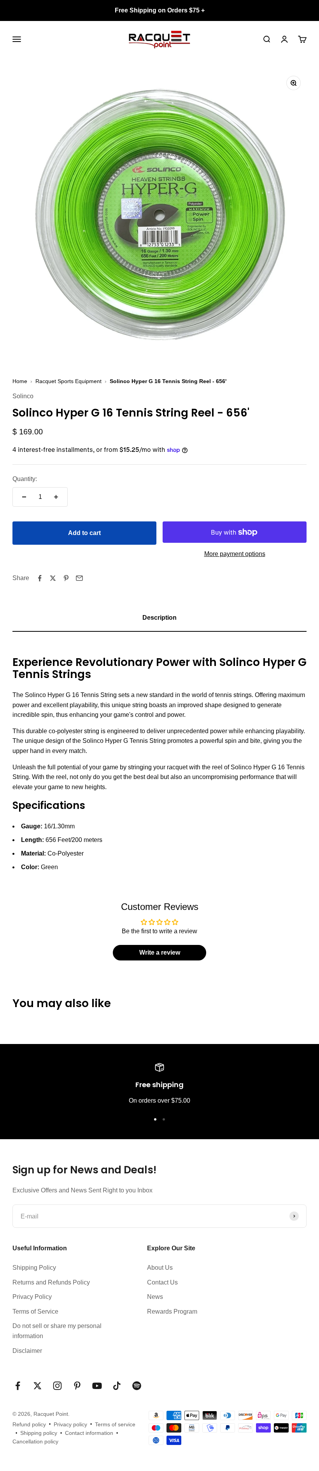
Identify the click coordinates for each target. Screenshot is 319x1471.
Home (19, 381)
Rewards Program (172, 1311)
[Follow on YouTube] (97, 1385)
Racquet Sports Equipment (68, 381)
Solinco (22, 396)
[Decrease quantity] (24, 497)
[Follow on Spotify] (136, 1385)
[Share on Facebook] (39, 578)
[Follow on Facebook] (17, 1385)
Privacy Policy (32, 1296)
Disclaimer (27, 1350)
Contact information (89, 1433)
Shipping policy (38, 1433)
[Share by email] (79, 578)
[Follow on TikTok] (117, 1385)
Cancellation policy (35, 1441)
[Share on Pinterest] (66, 578)
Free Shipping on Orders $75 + (160, 10)
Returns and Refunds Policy (51, 1282)
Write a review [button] (159, 952)
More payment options (234, 554)
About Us (160, 1267)
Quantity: (24, 479)
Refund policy (29, 1424)
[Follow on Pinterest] (77, 1385)
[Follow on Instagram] (57, 1385)
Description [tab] (159, 617)
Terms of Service (35, 1311)
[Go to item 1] (155, 1119)
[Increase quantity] (56, 497)
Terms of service (115, 1424)
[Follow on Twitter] (37, 1385)
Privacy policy (70, 1424)
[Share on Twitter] (53, 578)
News (155, 1296)
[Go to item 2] (164, 1119)
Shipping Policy (34, 1267)
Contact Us (162, 1282)
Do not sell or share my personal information (57, 1331)
